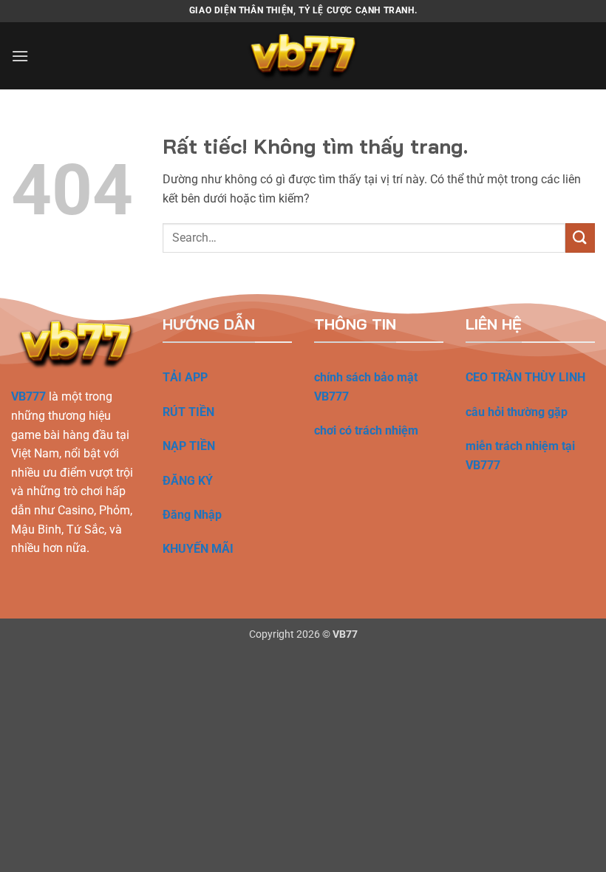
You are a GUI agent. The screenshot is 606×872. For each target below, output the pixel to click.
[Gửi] (580, 237)
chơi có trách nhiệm (366, 430)
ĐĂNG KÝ (188, 481)
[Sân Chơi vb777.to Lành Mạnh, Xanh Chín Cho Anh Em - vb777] (303, 56)
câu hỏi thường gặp (517, 412)
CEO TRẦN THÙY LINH (525, 377)
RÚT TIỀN (188, 412)
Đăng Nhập (192, 515)
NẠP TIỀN (189, 446)
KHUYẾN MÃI (198, 549)
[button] (20, 56)
